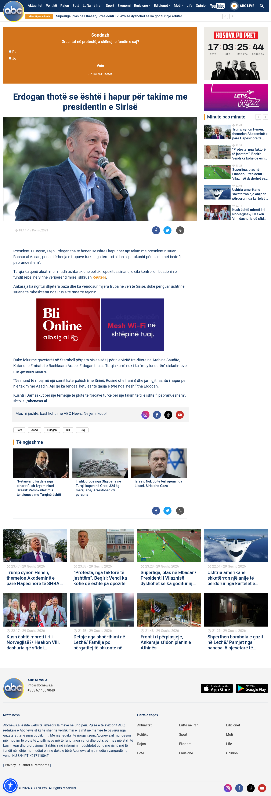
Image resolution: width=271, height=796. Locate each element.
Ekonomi (124, 5)
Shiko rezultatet (100, 74)
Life (189, 5)
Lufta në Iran (92, 5)
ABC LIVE (247, 6)
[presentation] (259, 117)
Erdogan (52, 430)
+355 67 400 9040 (41, 690)
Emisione (141, 5)
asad (34, 430)
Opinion (201, 5)
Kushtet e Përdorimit (33, 765)
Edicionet (161, 5)
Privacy (10, 765)
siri (68, 430)
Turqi (82, 430)
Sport (110, 5)
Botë (75, 5)
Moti (177, 5)
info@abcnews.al (41, 685)
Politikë (51, 5)
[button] (10, 786)
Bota (19, 430)
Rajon (64, 5)
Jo (14, 58)
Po (14, 51)
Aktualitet (35, 5)
